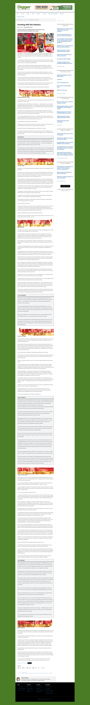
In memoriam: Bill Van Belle (64, 59)
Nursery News (20, 686)
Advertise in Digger (49, 691)
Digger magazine (24, 7)
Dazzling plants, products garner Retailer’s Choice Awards (65, 143)
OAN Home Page (49, 686)
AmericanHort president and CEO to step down (64, 55)
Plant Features (29, 686)
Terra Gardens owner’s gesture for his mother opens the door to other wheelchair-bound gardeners (65, 40)
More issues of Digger (61, 93)
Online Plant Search (49, 693)
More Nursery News (61, 66)
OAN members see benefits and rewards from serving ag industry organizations (65, 168)
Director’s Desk (39, 686)
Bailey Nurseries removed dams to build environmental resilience (65, 30)
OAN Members (30, 688)
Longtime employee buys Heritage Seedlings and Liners (64, 63)
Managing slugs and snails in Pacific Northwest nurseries (64, 112)
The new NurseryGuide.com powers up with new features (64, 35)
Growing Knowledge (21, 688)
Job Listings (48, 688)
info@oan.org (66, 190)
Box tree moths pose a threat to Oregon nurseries (65, 102)
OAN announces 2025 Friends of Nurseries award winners (65, 46)
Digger (23, 673)
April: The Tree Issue (62, 90)
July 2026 (59, 79)
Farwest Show (24, 672)
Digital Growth (39, 691)
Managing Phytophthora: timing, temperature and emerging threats (65, 107)
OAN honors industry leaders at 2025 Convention (65, 177)
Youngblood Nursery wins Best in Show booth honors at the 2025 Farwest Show (65, 148)
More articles (59, 125)
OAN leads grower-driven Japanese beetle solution (63, 51)
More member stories (61, 181)
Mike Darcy (38, 688)
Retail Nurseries (42, 673)
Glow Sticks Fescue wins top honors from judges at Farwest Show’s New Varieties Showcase (65, 154)
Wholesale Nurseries (48, 673)
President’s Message (40, 690)
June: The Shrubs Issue (62, 82)
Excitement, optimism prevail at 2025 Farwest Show (65, 138)
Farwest (32, 673)
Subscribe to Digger (49, 690)
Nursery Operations (21, 690)
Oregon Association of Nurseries (46, 699)
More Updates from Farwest (62, 158)
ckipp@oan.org (46, 660)
